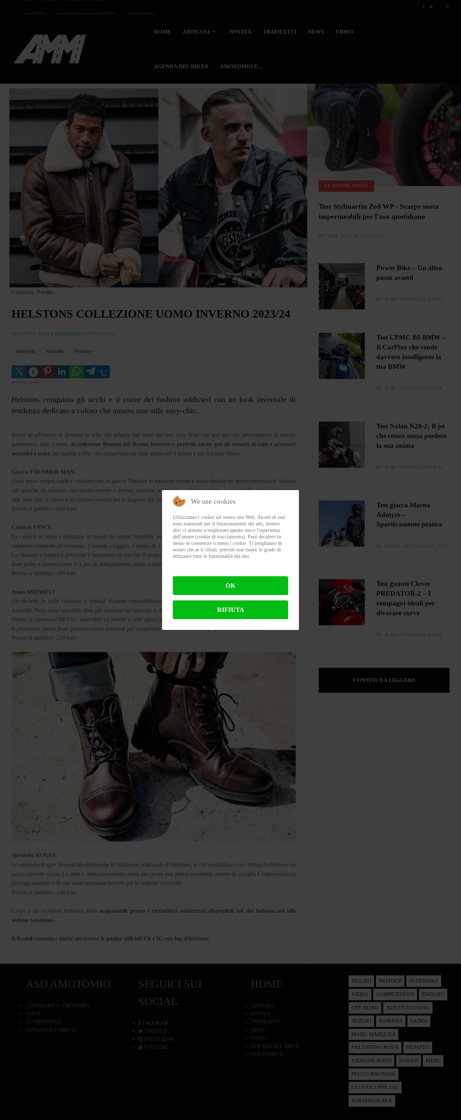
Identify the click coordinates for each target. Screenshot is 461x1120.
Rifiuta (230, 609)
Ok (230, 585)
